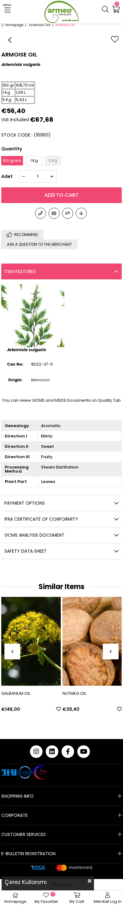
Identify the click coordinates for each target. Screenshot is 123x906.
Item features (20, 271)
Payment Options (24, 503)
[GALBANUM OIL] (31, 641)
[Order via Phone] (40, 213)
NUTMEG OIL (74, 693)
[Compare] (67, 213)
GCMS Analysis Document (34, 535)
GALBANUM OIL (15, 693)
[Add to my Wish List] (54, 213)
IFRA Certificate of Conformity (41, 519)
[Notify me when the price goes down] (81, 213)
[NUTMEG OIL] (92, 641)
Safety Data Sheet (25, 551)
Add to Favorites (58, 709)
